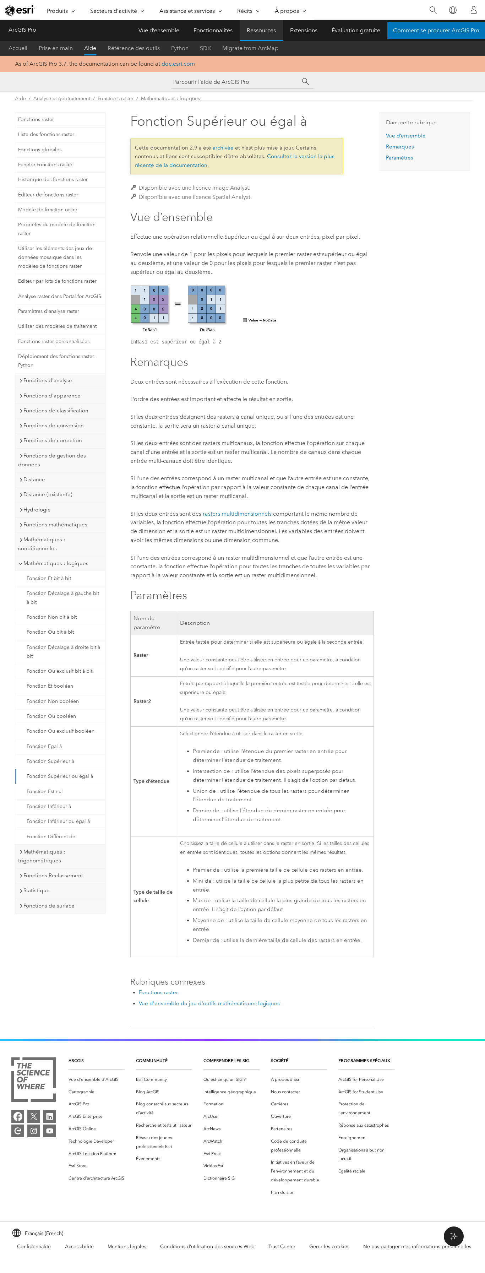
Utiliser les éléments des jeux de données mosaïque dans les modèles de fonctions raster (55, 257)
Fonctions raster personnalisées (53, 341)
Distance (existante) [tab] (47, 494)
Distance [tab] (34, 479)
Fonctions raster (115, 99)
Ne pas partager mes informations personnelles (417, 1247)
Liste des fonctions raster (46, 134)
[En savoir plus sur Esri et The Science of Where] (33, 1081)
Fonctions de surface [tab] (49, 906)
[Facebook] (17, 1116)
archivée (223, 148)
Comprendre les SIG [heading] (226, 1060)
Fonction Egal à (44, 746)
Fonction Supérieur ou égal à (60, 776)
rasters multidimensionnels (237, 513)
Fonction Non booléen (53, 701)
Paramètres (399, 158)
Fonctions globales (39, 150)
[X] (33, 1116)
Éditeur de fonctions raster (48, 195)
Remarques (400, 146)
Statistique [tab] (36, 890)
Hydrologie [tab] (37, 510)
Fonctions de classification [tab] (55, 410)
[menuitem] (97, 1079)
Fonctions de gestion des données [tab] (52, 460)
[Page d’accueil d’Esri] (20, 10)
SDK (205, 48)
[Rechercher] (433, 10)
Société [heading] (279, 1060)
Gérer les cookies (329, 1247)
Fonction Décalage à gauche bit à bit (63, 597)
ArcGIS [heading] (76, 1060)
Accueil (18, 48)
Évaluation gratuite (356, 30)
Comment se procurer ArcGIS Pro (436, 30)
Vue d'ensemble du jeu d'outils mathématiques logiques (209, 1003)
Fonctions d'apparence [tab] (52, 395)
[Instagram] (33, 1131)
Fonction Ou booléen (51, 716)
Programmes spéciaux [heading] (364, 1060)
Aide (90, 48)
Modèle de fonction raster (47, 210)
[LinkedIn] (49, 1116)
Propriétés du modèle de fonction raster (57, 229)
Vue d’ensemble (158, 30)
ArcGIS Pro (22, 29)
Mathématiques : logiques (170, 99)
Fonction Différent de (51, 837)
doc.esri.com (178, 63)
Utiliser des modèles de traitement (57, 326)
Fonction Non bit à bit (52, 617)
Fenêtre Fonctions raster (45, 165)
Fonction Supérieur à (50, 761)
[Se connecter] (473, 9)
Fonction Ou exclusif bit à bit (59, 671)
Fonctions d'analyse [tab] (47, 380)
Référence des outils (134, 48)
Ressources (261, 30)
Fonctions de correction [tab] (52, 440)
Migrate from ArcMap (250, 48)
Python (180, 48)
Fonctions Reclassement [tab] (53, 875)
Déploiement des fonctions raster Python (56, 360)
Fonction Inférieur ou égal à (58, 821)
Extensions (303, 30)
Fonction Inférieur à (49, 806)
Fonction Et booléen (50, 686)
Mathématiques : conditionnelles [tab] (41, 544)
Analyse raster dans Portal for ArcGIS (59, 296)
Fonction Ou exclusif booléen (60, 731)
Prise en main (56, 48)
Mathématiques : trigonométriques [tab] (41, 856)
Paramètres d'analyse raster (48, 311)
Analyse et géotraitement (61, 99)
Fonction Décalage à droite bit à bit (63, 651)
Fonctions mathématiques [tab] (55, 524)
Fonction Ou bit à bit (50, 632)
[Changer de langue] (452, 10)
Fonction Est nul (45, 792)
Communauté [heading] (152, 1060)
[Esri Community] (17, 1131)
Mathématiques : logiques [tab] (55, 563)
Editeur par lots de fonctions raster (57, 281)
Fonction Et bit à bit (49, 578)
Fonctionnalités (213, 30)
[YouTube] (49, 1131)
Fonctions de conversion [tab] (53, 425)
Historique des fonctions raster (53, 180)
